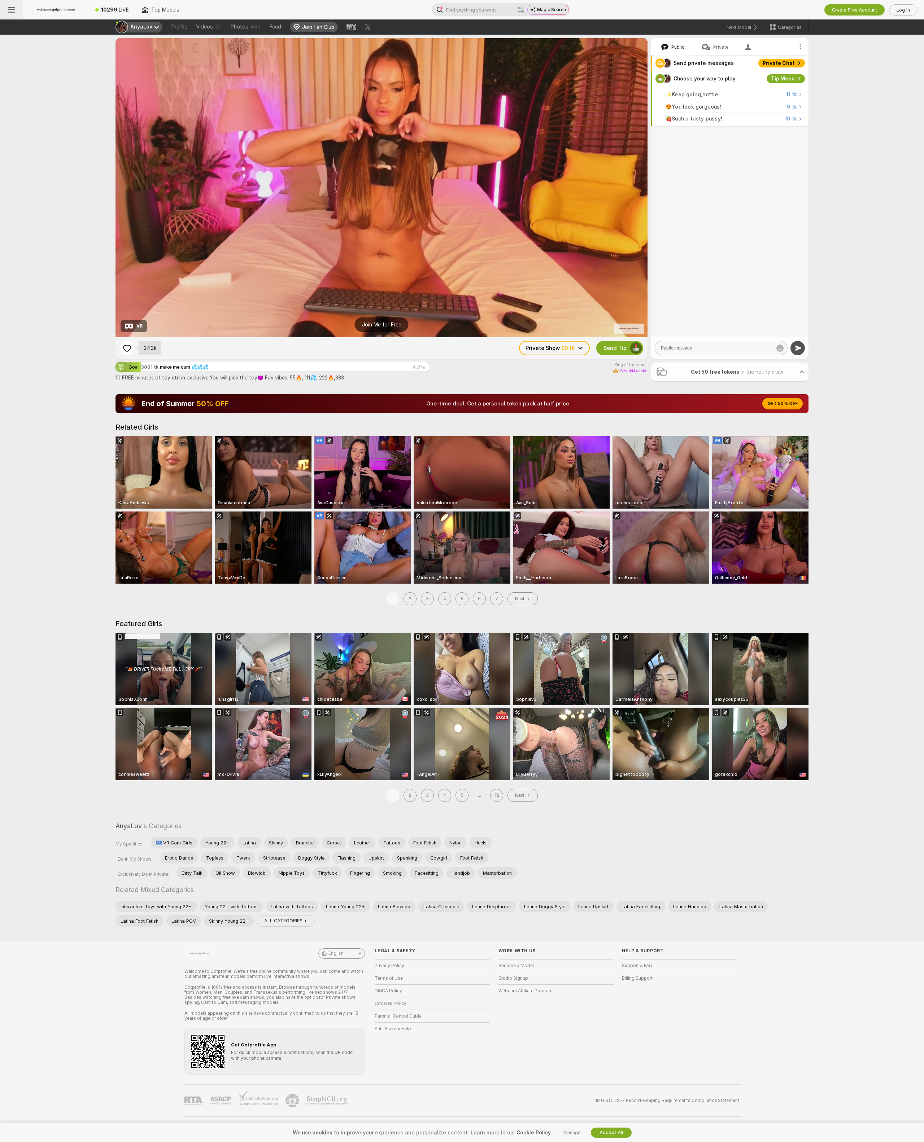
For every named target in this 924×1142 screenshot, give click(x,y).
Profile (179, 26)
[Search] (521, 10)
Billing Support (637, 978)
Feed (275, 26)
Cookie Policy (533, 1133)
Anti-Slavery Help (393, 1028)
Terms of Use (389, 978)
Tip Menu (783, 79)
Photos (245, 26)
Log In (903, 10)
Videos (209, 26)
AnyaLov (129, 826)
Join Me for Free (381, 325)
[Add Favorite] (127, 348)
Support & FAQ (637, 965)
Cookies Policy (390, 1003)
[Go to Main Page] (56, 9)
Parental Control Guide (398, 1016)
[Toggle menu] (11, 9)
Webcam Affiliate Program (525, 990)
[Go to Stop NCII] (327, 1100)
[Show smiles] (780, 348)
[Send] (797, 348)
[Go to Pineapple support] (293, 1100)
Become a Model (516, 965)
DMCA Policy (388, 990)
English (336, 953)
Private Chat (779, 63)
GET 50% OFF (782, 403)
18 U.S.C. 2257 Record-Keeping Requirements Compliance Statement (667, 1100)
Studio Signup (513, 978)
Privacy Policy (389, 965)
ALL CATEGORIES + (285, 920)
